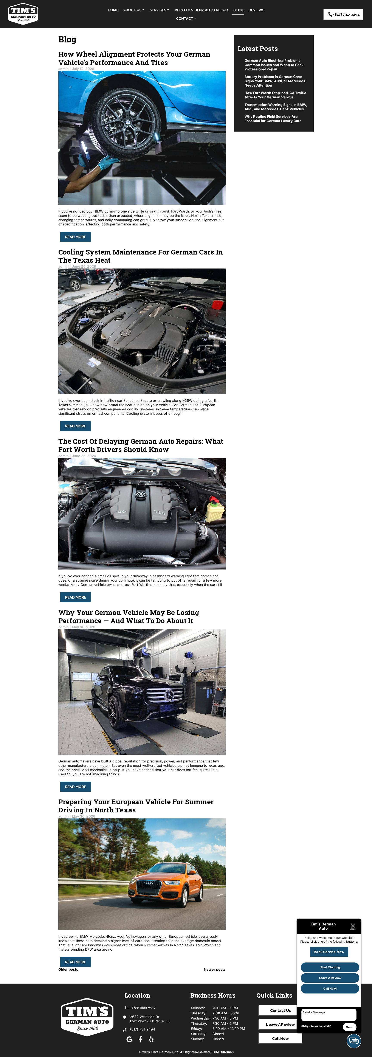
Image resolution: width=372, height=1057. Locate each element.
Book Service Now (329, 952)
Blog (238, 10)
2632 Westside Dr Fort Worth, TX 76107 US (150, 1019)
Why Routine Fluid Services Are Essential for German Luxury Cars (273, 118)
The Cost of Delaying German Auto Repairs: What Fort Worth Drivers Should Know (140, 445)
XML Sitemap (224, 1052)
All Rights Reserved (195, 1052)
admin (63, 69)
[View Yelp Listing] (151, 1042)
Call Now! (330, 988)
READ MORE (75, 237)
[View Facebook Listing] (140, 1042)
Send (349, 1027)
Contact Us (280, 1010)
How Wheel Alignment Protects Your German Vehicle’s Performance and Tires (134, 58)
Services (158, 10)
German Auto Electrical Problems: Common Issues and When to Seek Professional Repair (274, 64)
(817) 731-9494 (346, 14)
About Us (132, 10)
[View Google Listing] (129, 1042)
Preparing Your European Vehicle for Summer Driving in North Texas (136, 805)
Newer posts (215, 969)
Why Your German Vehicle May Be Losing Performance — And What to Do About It (128, 616)
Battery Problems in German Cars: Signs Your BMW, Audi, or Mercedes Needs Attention (275, 81)
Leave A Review (280, 1024)
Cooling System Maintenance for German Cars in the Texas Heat (140, 256)
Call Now (280, 1038)
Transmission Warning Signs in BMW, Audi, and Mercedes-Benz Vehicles (276, 106)
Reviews (256, 10)
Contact (185, 19)
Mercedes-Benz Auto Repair (201, 10)
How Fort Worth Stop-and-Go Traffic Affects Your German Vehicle (275, 95)
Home (113, 10)
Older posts (68, 969)
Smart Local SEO (320, 1026)
